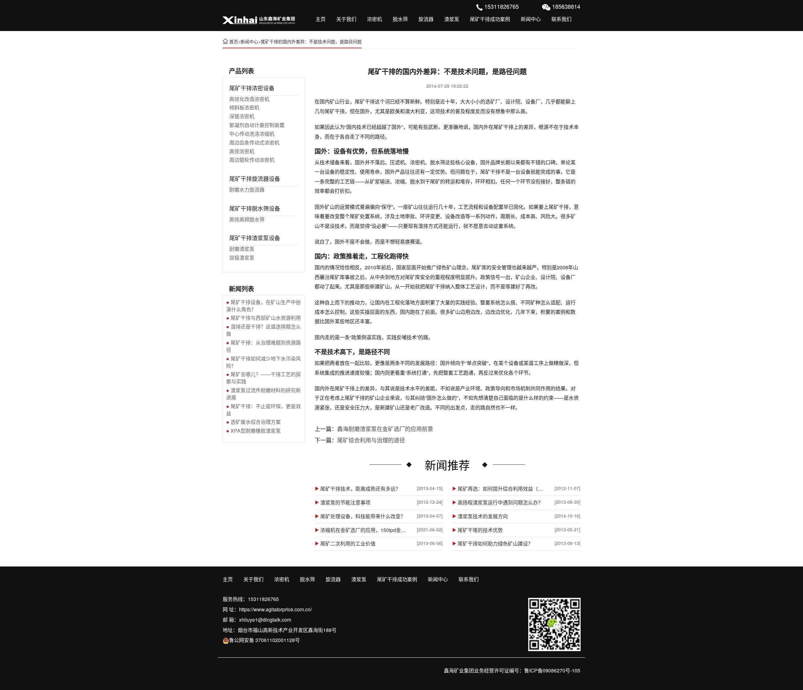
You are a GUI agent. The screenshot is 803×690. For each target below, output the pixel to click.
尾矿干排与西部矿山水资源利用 (266, 317)
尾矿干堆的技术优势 (480, 530)
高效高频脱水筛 (246, 219)
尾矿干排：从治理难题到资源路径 (263, 346)
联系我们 (561, 19)
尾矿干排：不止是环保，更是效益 (263, 410)
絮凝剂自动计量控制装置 (257, 125)
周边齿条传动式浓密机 (254, 142)
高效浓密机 (241, 151)
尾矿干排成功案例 (490, 19)
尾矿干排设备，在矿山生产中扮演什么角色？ (263, 305)
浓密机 (374, 19)
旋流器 (425, 19)
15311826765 (263, 599)
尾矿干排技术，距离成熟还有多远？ (360, 488)
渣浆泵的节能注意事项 (345, 502)
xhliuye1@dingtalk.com (265, 619)
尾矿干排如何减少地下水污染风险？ (263, 362)
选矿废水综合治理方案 (256, 421)
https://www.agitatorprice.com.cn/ (275, 609)
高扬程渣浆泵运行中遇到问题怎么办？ (500, 502)
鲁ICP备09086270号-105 (552, 670)
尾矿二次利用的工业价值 (347, 543)
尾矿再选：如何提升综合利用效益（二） (502, 488)
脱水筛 (400, 19)
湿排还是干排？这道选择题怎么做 (263, 330)
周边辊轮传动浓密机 (251, 159)
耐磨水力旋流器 (246, 189)
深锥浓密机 (241, 116)
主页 (321, 19)
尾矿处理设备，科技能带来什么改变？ (363, 516)
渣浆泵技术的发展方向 (483, 516)
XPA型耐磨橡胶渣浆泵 (256, 430)
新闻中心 (531, 19)
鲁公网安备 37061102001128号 (264, 640)
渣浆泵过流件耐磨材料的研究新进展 (263, 394)
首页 (233, 41)
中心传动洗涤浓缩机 (251, 133)
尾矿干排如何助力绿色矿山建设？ (495, 543)
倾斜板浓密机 (244, 107)
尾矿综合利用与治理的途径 (371, 440)
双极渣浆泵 (241, 257)
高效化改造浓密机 (249, 99)
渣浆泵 (451, 19)
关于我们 (346, 19)
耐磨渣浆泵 (241, 248)
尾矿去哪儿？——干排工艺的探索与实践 (263, 378)
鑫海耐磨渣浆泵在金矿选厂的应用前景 (385, 428)
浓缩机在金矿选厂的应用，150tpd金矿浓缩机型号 (365, 530)
